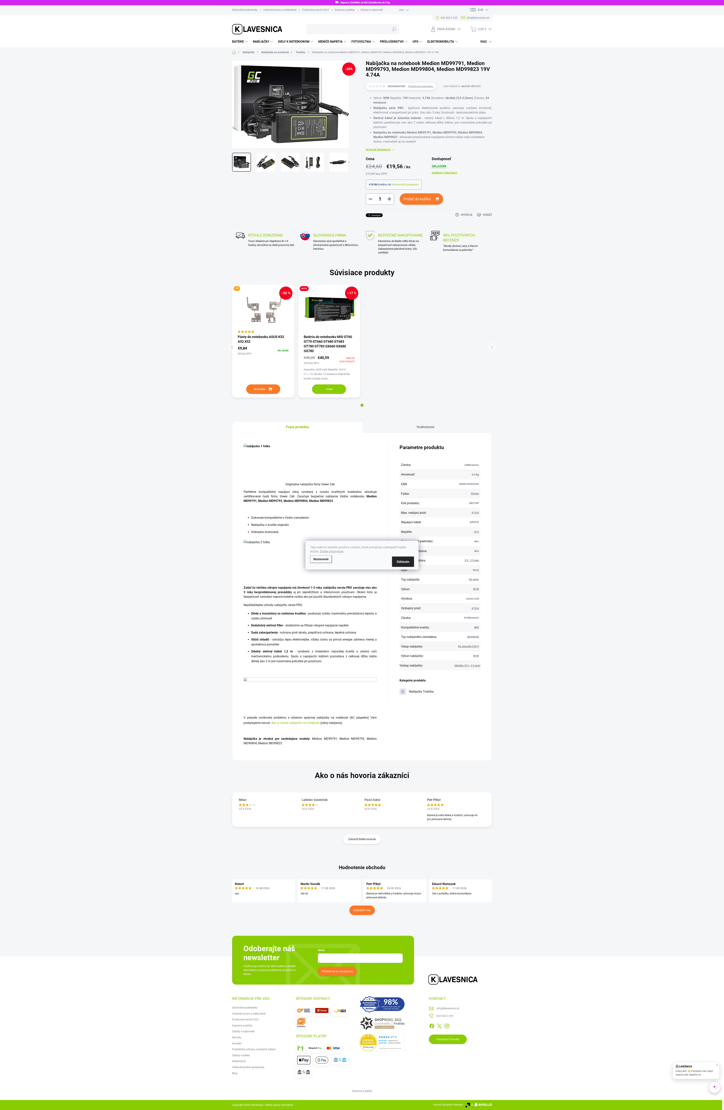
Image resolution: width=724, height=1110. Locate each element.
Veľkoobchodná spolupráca (248, 1067)
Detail (329, 389)
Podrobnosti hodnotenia (420, 86)
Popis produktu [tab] (297, 427)
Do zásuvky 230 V (468, 646)
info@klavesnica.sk (447, 1008)
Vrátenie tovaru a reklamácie (280, 9)
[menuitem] (240, 41)
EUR (480, 10)
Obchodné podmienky (245, 9)
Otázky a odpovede (371, 9)
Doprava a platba (345, 9)
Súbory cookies (241, 1055)
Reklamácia (239, 1061)
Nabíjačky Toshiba (421, 691)
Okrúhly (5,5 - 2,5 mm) (467, 665)
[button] (362, 405)
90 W (476, 589)
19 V (476, 531)
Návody (236, 1037)
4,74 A (475, 512)
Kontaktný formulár (447, 1039)
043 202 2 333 (444, 1015)
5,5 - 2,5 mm (472, 560)
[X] (439, 1025)
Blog (234, 1073)
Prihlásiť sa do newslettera (337, 971)
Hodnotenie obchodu (362, 867)
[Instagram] (447, 1025)
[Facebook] (432, 1025)
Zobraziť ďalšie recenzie (362, 839)
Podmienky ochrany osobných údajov (254, 1049)
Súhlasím (403, 561)
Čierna (475, 493)
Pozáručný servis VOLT (315, 9)
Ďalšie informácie (332, 551)
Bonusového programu (405, 184)
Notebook (473, 636)
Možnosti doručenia (444, 173)
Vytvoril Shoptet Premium (448, 1104)
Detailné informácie (378, 149)
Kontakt (237, 1043)
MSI (476, 627)
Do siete (474, 579)
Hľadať (394, 29)
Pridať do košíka (417, 199)
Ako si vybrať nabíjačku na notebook (295, 723)
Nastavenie (321, 559)
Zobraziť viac (362, 910)
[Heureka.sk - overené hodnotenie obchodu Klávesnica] (382, 1042)
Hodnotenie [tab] (425, 427)
